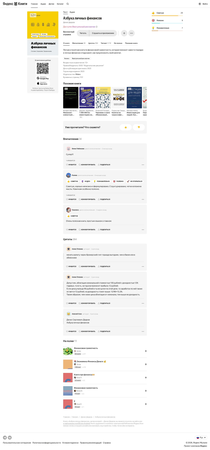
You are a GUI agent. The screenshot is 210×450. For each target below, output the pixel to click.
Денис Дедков (69, 22)
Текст (65, 12)
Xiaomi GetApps (49, 90)
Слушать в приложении (103, 33)
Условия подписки (70, 443)
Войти (205, 4)
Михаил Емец (132, 110)
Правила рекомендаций (90, 443)
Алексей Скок (77, 314)
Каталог (60, 4)
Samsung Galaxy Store (46, 88)
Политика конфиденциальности (46, 443)
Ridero (78, 74)
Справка (107, 443)
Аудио (43, 4)
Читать (83, 33)
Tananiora (75, 210)
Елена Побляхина (78, 149)
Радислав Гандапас (119, 110)
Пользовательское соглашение (17, 443)
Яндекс (203, 446)
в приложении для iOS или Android (76, 423)
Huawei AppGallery (37, 90)
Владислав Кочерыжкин (73, 110)
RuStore (35, 88)
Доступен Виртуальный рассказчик (79, 27)
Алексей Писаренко (104, 110)
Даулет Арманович (87, 110)
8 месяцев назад (100, 175)
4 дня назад (94, 314)
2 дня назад (95, 249)
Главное (34, 4)
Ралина (74, 175)
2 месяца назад (107, 149)
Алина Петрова (77, 249)
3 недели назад (101, 210)
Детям (51, 4)
